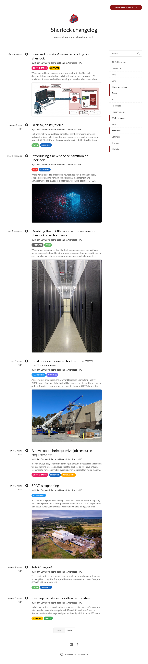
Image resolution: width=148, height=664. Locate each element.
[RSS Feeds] (77, 643)
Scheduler (116, 130)
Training (116, 143)
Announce (116, 68)
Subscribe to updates (126, 7)
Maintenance (118, 118)
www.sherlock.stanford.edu (74, 37)
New (114, 124)
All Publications (119, 62)
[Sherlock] (74, 19)
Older (70, 630)
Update (115, 149)
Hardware (116, 105)
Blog (114, 74)
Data (114, 80)
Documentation (119, 87)
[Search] (138, 53)
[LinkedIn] (73, 643)
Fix (113, 99)
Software (116, 136)
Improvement (118, 112)
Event (115, 93)
